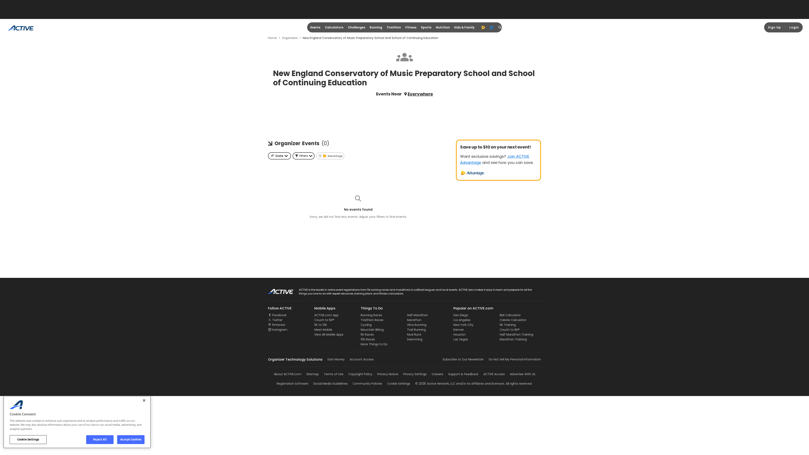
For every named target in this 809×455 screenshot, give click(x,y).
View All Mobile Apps (328, 334)
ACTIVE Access (494, 374)
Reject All (99, 439)
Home (272, 38)
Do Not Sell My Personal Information (515, 359)
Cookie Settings (28, 439)
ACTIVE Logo (277, 290)
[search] (500, 27)
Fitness (411, 27)
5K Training (508, 325)
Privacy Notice (387, 374)
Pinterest (278, 325)
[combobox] (279, 155)
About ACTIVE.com (287, 374)
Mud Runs (414, 334)
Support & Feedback (463, 374)
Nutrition (443, 27)
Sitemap (312, 374)
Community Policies (367, 383)
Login (794, 27)
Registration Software (292, 383)
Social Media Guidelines (330, 383)
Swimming (414, 339)
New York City (463, 325)
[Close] (144, 400)
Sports (426, 27)
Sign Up (774, 27)
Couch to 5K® (324, 320)
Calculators (334, 27)
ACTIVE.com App (326, 315)
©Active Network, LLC (435, 383)
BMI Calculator (510, 315)
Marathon (414, 320)
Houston (459, 334)
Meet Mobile (323, 330)
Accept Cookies (130, 439)
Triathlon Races (372, 320)
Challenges (356, 27)
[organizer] (492, 27)
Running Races (371, 315)
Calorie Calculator (513, 320)
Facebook (279, 315)
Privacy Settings (415, 374)
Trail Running (416, 330)
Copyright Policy (360, 374)
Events (315, 27)
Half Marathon (417, 315)
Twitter (277, 320)
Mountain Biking (372, 330)
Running (376, 27)
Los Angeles (461, 320)
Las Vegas (460, 339)
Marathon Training (513, 339)
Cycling (366, 325)
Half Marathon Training (516, 334)
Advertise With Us (522, 374)
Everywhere (420, 94)
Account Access (362, 359)
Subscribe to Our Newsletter (463, 359)
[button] (304, 155)
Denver (458, 330)
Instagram (279, 330)
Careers (437, 374)
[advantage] (483, 27)
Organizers (290, 38)
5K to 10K (320, 325)
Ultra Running (416, 325)
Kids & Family (464, 27)
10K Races (368, 339)
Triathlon (394, 27)
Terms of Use (333, 374)
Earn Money (336, 359)
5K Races (367, 334)
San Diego (460, 315)
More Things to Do (374, 344)
